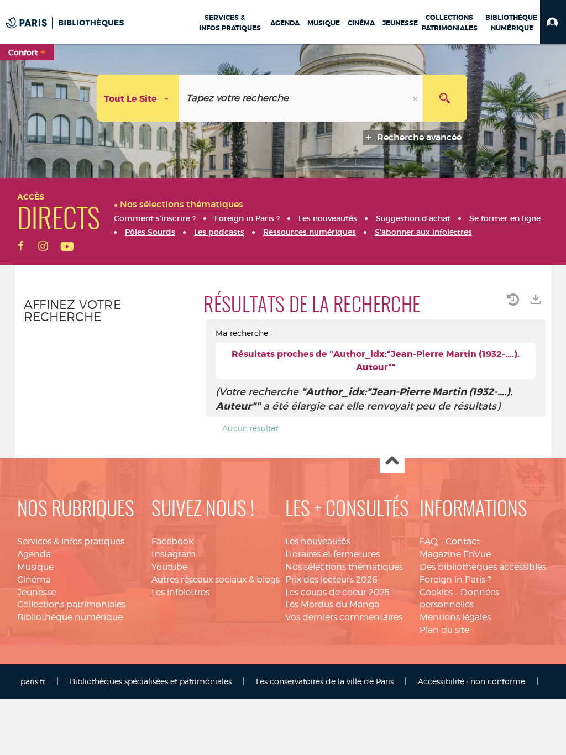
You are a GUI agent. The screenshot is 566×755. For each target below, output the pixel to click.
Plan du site (444, 630)
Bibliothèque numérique (70, 617)
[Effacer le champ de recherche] (416, 98)
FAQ (429, 541)
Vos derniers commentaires (343, 617)
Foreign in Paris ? (455, 579)
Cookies (436, 592)
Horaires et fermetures (332, 554)
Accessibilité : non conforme (471, 681)
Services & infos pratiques (70, 541)
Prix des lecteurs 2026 (331, 579)
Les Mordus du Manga (332, 604)
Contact (463, 541)
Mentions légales (455, 617)
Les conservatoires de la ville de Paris (325, 681)
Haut (392, 461)
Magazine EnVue (455, 554)
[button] (553, 22)
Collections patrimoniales (71, 604)
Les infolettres (180, 592)
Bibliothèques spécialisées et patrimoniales (151, 681)
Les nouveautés (317, 541)
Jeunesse (36, 592)
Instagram (173, 554)
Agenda (34, 554)
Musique (35, 567)
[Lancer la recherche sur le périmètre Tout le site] (445, 98)
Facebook (172, 541)
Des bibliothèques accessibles (483, 567)
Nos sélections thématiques (344, 567)
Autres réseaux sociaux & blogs (215, 579)
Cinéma (34, 579)
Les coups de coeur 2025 (337, 592)
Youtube (169, 567)
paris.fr (32, 681)
